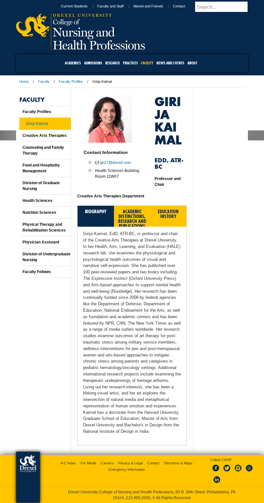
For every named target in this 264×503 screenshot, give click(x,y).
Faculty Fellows (37, 272)
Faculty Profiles (71, 81)
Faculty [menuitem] (147, 63)
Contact (179, 6)
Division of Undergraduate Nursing (47, 257)
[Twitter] (227, 472)
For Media (88, 463)
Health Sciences (37, 200)
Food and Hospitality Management (41, 168)
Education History (168, 213)
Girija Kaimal (37, 123)
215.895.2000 (138, 498)
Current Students (74, 6)
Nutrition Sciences (39, 212)
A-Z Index (68, 463)
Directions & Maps (178, 463)
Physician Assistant (41, 242)
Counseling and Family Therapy (43, 150)
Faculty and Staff (110, 6)
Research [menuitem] (112, 63)
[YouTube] (249, 472)
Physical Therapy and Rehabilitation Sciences (44, 227)
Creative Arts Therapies (45, 135)
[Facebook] (217, 472)
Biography (96, 211)
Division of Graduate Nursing (41, 186)
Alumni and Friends (148, 6)
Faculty (44, 81)
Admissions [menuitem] (93, 63)
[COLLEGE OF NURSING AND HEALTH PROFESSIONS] (80, 47)
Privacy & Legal (130, 463)
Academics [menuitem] (73, 63)
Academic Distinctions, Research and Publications (132, 217)
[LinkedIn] (217, 483)
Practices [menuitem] (130, 63)
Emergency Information (126, 469)
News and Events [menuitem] (170, 63)
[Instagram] (238, 472)
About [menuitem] (192, 63)
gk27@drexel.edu (115, 162)
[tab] (96, 216)
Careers (107, 463)
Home (24, 81)
